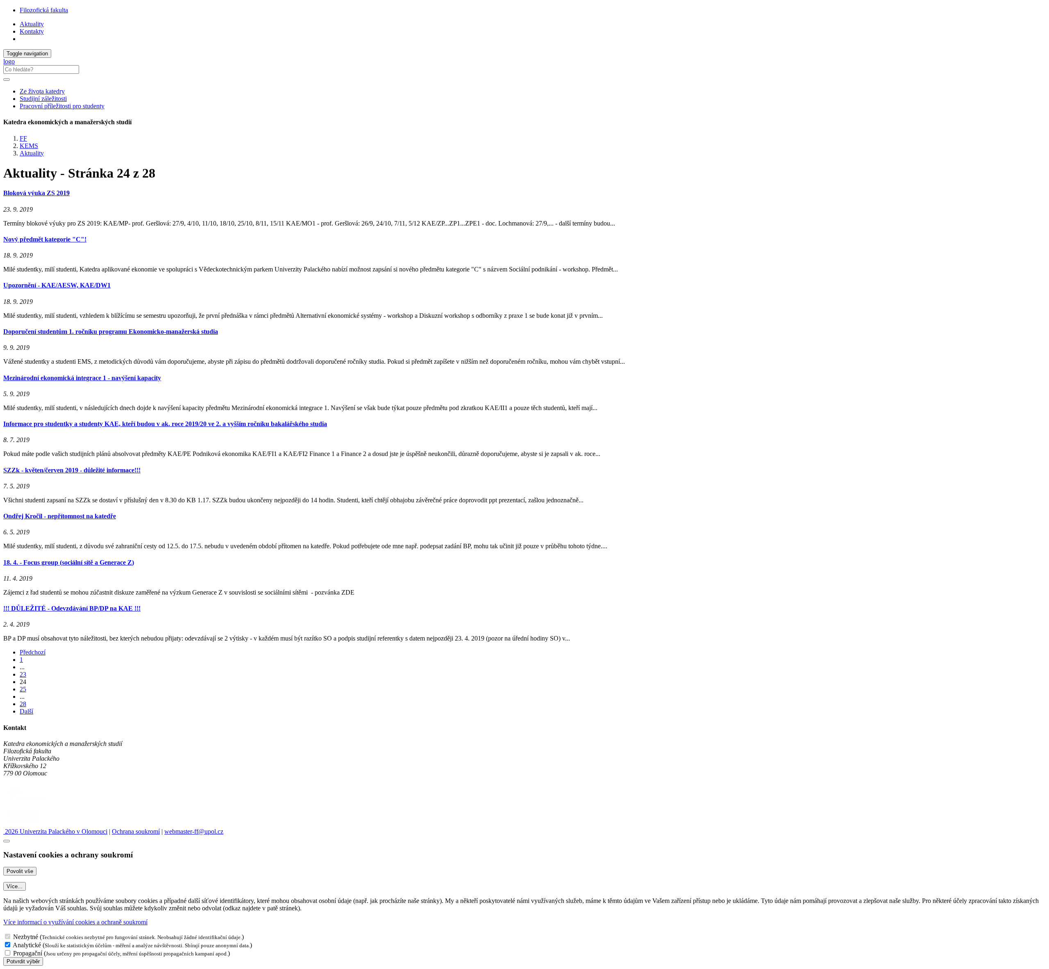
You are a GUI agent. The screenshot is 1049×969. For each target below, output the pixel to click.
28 (23, 703)
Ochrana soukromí (136, 831)
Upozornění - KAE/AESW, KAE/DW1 (57, 285)
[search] (6, 79)
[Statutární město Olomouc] (22, 824)
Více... (15, 886)
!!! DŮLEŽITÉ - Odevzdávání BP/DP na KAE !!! (72, 608)
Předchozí (32, 652)
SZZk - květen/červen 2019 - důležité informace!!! (72, 470)
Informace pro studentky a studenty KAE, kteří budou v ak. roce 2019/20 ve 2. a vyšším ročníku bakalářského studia (165, 423)
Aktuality (32, 24)
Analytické (27, 945)
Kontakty (32, 31)
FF (23, 138)
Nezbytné (25, 936)
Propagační (27, 953)
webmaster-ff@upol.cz (193, 831)
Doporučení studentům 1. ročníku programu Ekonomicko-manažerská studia (110, 331)
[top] (6, 841)
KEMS (29, 145)
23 (23, 674)
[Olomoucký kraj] (31, 802)
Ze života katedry (42, 91)
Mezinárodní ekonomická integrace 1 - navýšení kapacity (82, 377)
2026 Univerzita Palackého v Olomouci (55, 831)
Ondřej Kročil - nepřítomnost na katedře (59, 516)
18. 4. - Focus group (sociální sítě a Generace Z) (68, 562)
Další (26, 711)
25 (23, 689)
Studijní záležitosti (43, 98)
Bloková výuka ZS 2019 (36, 192)
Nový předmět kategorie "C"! (44, 239)
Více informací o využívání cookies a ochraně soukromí (75, 922)
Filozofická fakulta (44, 10)
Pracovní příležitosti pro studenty (62, 106)
